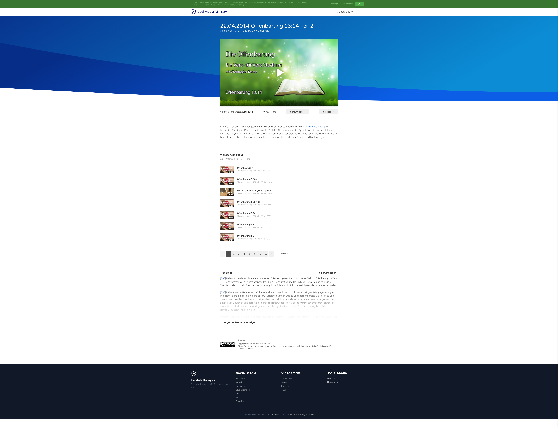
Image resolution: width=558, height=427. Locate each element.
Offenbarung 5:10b (247, 179)
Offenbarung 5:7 (245, 235)
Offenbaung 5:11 (246, 168)
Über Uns (240, 393)
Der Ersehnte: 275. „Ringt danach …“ (256, 190)
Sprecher (285, 386)
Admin (311, 414)
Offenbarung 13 (317, 126)
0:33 (223, 292)
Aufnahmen (286, 378)
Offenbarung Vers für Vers (256, 30)
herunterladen (328, 272)
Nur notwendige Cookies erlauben (339, 4)
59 (265, 253)
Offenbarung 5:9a (246, 213)
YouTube (333, 378)
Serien (284, 382)
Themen (285, 390)
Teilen (328, 111)
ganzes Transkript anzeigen (241, 322)
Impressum (277, 414)
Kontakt (239, 397)
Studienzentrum (243, 390)
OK (359, 4)
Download (297, 111)
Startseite (240, 378)
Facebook (333, 382)
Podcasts (240, 386)
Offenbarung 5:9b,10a (248, 202)
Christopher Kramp (230, 30)
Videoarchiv (344, 11)
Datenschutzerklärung (235, 5)
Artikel (239, 382)
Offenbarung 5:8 (245, 224)
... (260, 253)
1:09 (223, 316)
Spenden (240, 401)
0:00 (223, 278)
